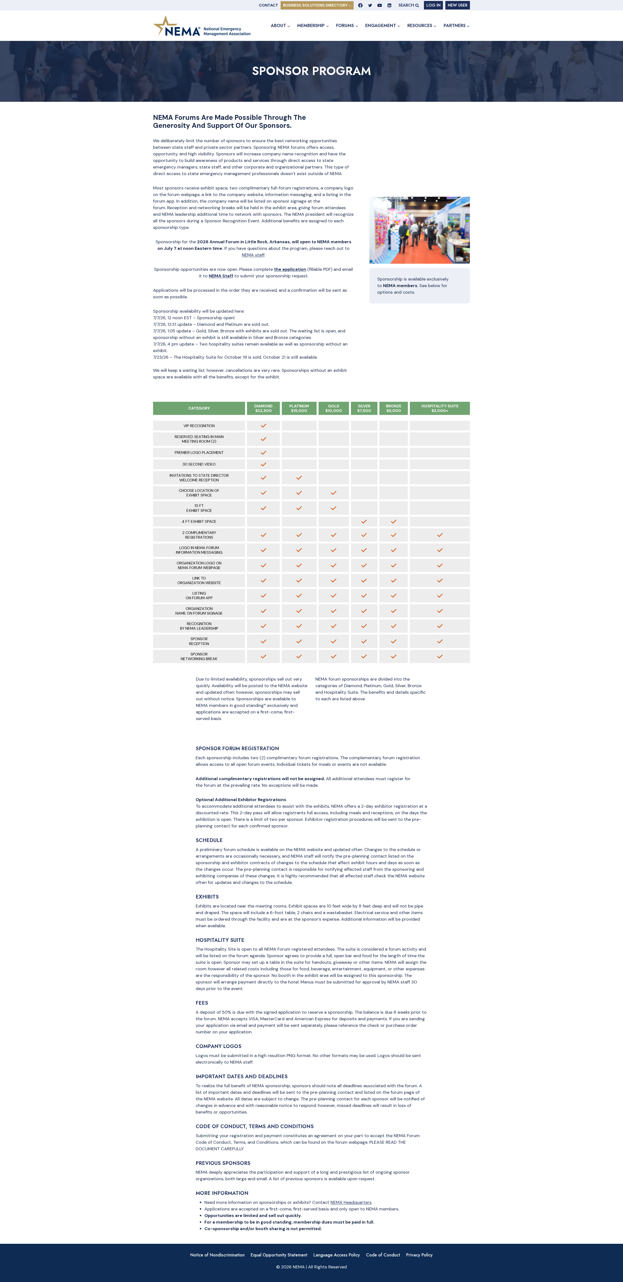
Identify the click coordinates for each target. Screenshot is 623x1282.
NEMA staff (253, 255)
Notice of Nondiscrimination (217, 1255)
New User (457, 5)
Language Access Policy (336, 1255)
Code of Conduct (383, 1255)
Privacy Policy (419, 1255)
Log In (433, 5)
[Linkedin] (389, 5)
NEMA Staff (221, 276)
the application (290, 269)
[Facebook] (360, 5)
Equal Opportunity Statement (279, 1255)
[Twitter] (370, 5)
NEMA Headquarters (351, 1202)
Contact (268, 5)
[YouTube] (379, 5)
